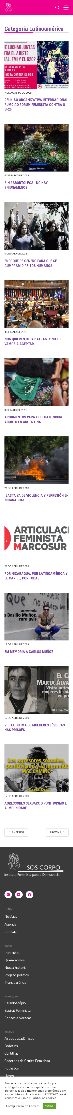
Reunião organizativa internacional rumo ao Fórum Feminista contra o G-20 (36, 104)
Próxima (55, 832)
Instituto (11, 953)
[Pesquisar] (57, 8)
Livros (9, 1076)
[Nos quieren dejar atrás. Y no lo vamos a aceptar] (36, 304)
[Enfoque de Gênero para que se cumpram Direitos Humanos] (36, 226)
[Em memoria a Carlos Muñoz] (36, 617)
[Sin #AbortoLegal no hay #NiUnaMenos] (36, 148)
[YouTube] (19, 895)
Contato (10, 932)
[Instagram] (8, 895)
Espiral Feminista (17, 1010)
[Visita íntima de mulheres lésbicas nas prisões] (36, 690)
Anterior (18, 832)
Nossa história (15, 967)
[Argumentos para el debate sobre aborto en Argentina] (36, 382)
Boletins (11, 1046)
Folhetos (11, 1068)
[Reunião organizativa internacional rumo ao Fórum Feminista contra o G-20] (36, 65)
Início (8, 908)
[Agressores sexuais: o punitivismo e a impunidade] (36, 768)
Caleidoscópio (15, 1003)
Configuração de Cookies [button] (23, 1106)
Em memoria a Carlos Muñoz (28, 652)
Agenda (10, 924)
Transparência (15, 982)
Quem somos (14, 960)
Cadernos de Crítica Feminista (27, 1061)
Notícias (10, 916)
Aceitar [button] (49, 1106)
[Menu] (66, 7)
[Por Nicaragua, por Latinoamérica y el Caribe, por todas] (36, 538)
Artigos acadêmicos (19, 1038)
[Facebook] (29, 895)
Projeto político (16, 975)
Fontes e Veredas (17, 1018)
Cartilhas (11, 1053)
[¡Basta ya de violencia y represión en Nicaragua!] (36, 460)
